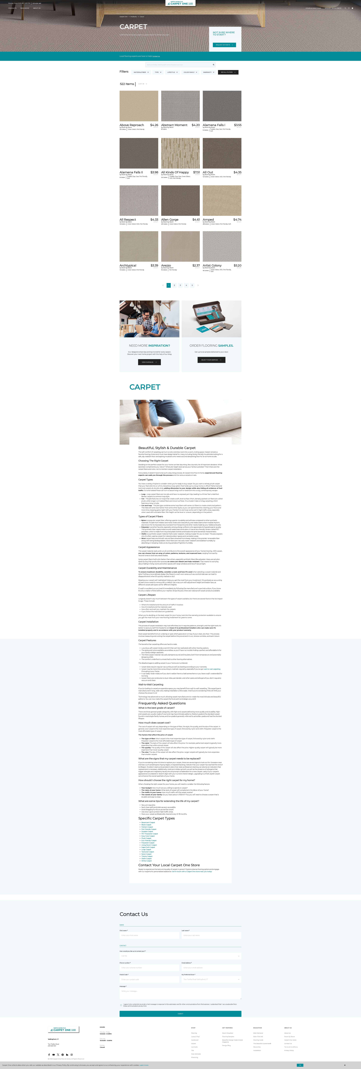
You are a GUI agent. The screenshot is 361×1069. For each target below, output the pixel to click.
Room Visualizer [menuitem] (227, 1033)
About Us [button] (36, 8)
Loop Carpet (146, 849)
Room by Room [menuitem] (289, 1036)
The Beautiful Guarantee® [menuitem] (262, 1043)
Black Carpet (146, 825)
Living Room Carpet (149, 845)
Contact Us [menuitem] (288, 1043)
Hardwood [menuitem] (194, 1040)
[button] (345, 8)
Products (133, 16)
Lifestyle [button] (171, 72)
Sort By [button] (141, 84)
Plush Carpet (146, 838)
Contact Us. (156, 56)
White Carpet (146, 861)
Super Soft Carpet (148, 847)
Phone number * (125, 963)
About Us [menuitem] (287, 1033)
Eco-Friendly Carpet (149, 840)
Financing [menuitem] (194, 1057)
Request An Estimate (333, 8)
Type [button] (157, 72)
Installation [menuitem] (257, 1050)
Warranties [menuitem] (257, 1047)
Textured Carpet (147, 852)
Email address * (187, 963)
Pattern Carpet (147, 827)
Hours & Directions (313, 8)
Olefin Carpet (146, 858)
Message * (123, 986)
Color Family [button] (189, 72)
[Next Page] (198, 285)
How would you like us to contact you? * (133, 951)
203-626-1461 (36, 3)
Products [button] (12, 8)
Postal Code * (124, 974)
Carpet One (123, 16)
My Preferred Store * (188, 974)
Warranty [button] (207, 72)
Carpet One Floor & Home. (62, 1059)
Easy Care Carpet (148, 836)
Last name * (185, 930)
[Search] (213, 64)
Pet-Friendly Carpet (148, 829)
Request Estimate (223, 45)
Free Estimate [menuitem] (196, 1054)
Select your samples (209, 360)
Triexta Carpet (146, 856)
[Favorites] (349, 8)
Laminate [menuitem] (194, 1047)
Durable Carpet (147, 831)
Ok (300, 1065)
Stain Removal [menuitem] (258, 1033)
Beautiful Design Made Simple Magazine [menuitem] (232, 1041)
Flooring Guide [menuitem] (258, 1040)
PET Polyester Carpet (149, 834)
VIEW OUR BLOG (147, 362)
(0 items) (352, 8)
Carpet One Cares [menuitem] (290, 1040)
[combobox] (179, 64)
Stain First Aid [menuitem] (258, 1036)
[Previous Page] (163, 285)
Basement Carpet (148, 822)
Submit (180, 1014)
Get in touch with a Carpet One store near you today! (192, 871)
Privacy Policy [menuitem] (289, 1050)
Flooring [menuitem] (194, 1033)
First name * (124, 930)
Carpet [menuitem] (193, 1043)
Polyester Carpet (147, 843)
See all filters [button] (227, 72)
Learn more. (144, 1065)
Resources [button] (24, 8)
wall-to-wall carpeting (212, 669)
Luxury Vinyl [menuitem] (195, 1036)
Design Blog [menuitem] (226, 1045)
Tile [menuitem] (192, 1050)
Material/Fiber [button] (140, 72)
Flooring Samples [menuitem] (228, 1036)
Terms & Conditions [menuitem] (291, 1047)
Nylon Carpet (146, 854)
